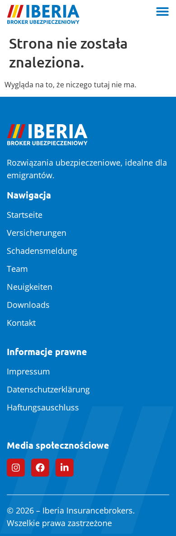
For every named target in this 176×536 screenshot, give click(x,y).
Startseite (24, 214)
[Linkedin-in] (65, 468)
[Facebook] (40, 468)
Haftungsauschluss (43, 407)
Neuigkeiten (29, 286)
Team (17, 268)
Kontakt (21, 322)
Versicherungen (36, 232)
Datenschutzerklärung (48, 389)
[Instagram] (16, 468)
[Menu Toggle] (162, 11)
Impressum (28, 371)
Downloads (28, 304)
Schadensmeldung (42, 250)
